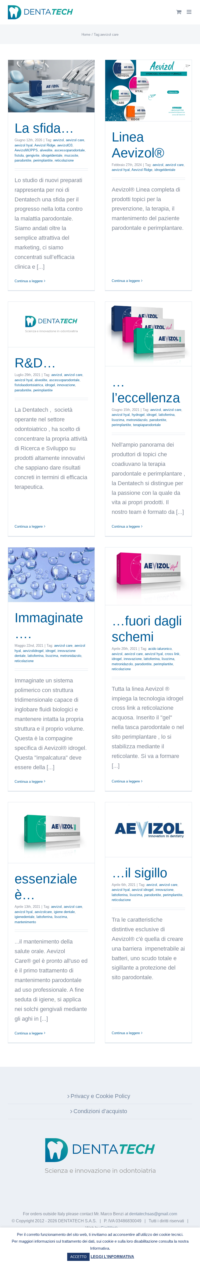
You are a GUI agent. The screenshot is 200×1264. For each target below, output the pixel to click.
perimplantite (43, 160)
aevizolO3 (64, 145)
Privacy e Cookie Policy (100, 1096)
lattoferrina (166, 415)
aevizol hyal (24, 145)
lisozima (118, 420)
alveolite (46, 150)
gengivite (32, 155)
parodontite (23, 160)
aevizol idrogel (142, 890)
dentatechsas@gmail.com (153, 1214)
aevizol (58, 140)
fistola (19, 155)
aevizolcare (43, 912)
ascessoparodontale (69, 150)
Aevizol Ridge (44, 145)
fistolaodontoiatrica (29, 385)
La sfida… (44, 128)
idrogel (50, 385)
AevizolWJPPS (26, 150)
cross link (172, 654)
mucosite (71, 155)
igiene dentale (64, 912)
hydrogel (138, 415)
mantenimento (25, 922)
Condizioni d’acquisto (100, 1111)
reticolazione (64, 160)
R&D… (35, 362)
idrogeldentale (51, 155)
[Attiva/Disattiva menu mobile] (189, 12)
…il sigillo (139, 872)
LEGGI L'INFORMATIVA (112, 1256)
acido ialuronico (160, 649)
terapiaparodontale (147, 425)
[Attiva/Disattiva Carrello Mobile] (179, 12)
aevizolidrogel (33, 651)
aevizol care (75, 140)
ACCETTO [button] (78, 1257)
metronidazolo (136, 420)
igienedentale (24, 917)
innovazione (66, 385)
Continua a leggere (29, 281)
